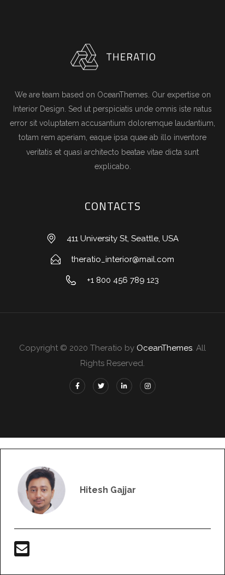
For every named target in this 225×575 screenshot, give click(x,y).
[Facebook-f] (77, 386)
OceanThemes (164, 348)
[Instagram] (148, 386)
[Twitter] (101, 386)
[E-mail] (21, 552)
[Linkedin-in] (124, 386)
